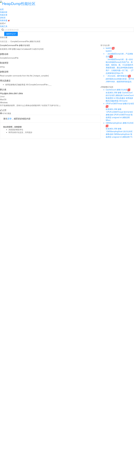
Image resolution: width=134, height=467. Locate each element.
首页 (2, 9)
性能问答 (3, 12)
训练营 (2, 17)
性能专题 (4, 20)
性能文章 (3, 14)
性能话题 (3, 41)
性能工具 (3, 26)
